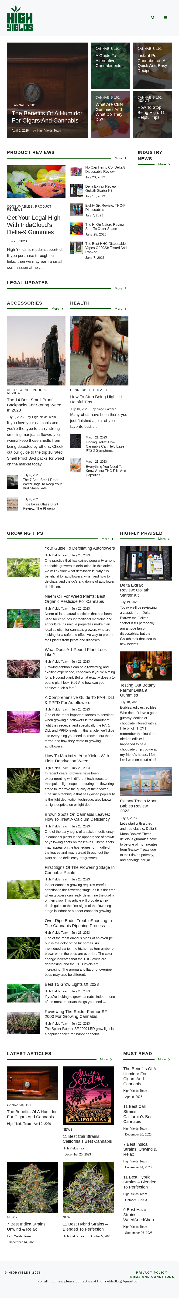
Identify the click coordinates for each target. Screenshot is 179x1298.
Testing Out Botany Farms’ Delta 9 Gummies (137, 690)
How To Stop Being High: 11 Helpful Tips (151, 112)
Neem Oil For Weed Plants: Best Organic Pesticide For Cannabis (75, 599)
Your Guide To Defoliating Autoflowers (80, 548)
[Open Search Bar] (152, 18)
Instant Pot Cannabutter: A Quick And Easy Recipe (152, 63)
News (68, 1129)
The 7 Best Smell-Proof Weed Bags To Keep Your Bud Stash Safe (42, 484)
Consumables (20, 206)
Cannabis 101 (24, 105)
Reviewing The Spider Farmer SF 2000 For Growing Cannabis (76, 1014)
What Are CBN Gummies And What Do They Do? (109, 112)
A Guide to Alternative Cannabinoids (108, 60)
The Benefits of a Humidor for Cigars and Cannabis (47, 117)
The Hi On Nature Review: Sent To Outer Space (105, 226)
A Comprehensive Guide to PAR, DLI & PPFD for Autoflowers (79, 700)
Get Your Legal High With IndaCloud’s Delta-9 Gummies (33, 225)
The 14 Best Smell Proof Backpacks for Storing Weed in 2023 (34, 405)
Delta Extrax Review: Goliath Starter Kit (101, 188)
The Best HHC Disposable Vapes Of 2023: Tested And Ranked (106, 248)
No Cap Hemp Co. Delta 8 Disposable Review (105, 169)
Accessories (19, 390)
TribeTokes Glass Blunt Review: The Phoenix (40, 506)
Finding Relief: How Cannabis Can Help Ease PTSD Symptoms (105, 446)
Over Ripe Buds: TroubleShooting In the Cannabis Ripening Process (78, 923)
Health (144, 100)
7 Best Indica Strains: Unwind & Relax (27, 1227)
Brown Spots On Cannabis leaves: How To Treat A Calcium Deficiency (77, 817)
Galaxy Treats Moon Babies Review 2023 (139, 806)
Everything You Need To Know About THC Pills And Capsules (106, 471)
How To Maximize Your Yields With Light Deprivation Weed (77, 758)
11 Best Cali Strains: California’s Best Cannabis (87, 1139)
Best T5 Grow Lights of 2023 (72, 984)
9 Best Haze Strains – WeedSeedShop (138, 1214)
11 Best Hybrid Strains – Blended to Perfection (85, 1227)
